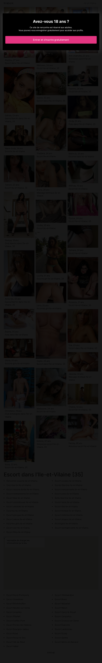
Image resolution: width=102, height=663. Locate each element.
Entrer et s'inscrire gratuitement (51, 39)
